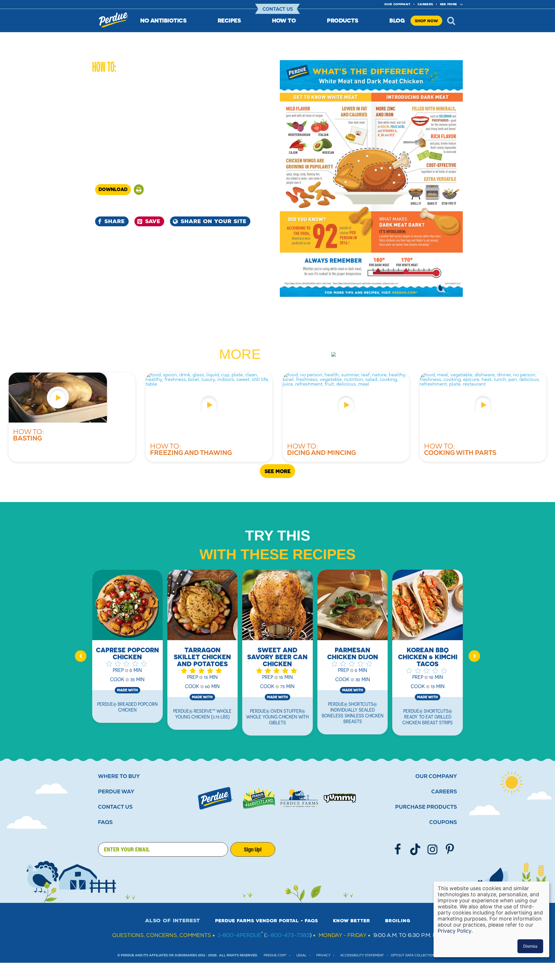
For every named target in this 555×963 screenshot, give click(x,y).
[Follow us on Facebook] (398, 849)
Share (114, 221)
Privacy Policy (454, 931)
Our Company (436, 776)
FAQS (105, 822)
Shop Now (426, 20)
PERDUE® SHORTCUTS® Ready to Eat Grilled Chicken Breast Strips (427, 716)
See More (448, 4)
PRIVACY (323, 955)
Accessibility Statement (362, 955)
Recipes (229, 20)
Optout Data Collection (413, 955)
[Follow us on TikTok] (415, 849)
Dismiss (530, 946)
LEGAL (301, 955)
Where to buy (119, 776)
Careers (425, 4)
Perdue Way (116, 791)
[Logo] (215, 798)
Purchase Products (426, 807)
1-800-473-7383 (288, 935)
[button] (139, 189)
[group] (127, 650)
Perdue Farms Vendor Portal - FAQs (266, 920)
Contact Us (277, 9)
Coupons (443, 822)
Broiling (397, 920)
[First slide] (474, 656)
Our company (397, 4)
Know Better (351, 920)
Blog (397, 20)
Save (152, 221)
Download (113, 189)
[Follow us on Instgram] (432, 849)
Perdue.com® (275, 955)
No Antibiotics (163, 20)
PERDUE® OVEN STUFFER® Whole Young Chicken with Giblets (277, 716)
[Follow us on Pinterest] (450, 849)
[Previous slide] (80, 656)
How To (284, 20)
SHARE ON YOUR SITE (213, 221)
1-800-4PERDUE (239, 935)
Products (342, 20)
